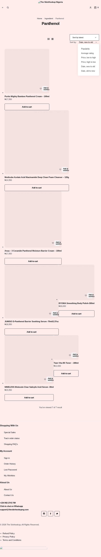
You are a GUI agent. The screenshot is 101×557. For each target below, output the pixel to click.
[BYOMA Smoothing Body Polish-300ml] (76, 282)
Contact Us (9, 495)
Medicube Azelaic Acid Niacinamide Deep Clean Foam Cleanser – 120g (37, 177)
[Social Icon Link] (44, 513)
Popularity (85, 49)
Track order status (12, 438)
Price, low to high (88, 57)
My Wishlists (9, 475)
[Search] (7, 7)
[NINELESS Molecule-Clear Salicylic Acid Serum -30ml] (29, 359)
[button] (27, 107)
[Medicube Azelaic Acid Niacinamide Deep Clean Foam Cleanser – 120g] (37, 142)
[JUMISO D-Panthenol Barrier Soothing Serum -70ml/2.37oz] (32, 291)
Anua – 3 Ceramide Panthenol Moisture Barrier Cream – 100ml (33, 251)
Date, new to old (88, 66)
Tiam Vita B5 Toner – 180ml (66, 363)
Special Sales (10, 432)
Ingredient (49, 18)
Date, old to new (88, 71)
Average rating (87, 53)
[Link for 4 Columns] (53, 39)
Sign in (7, 458)
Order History (10, 464)
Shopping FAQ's (11, 444)
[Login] (90, 7)
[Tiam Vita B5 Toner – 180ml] (66, 347)
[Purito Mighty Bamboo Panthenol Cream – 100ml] (27, 71)
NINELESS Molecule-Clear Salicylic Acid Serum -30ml (29, 387)
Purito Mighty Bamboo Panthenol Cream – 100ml (27, 96)
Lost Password (10, 470)
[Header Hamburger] (2, 7)
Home (39, 18)
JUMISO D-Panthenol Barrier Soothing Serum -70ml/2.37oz (32, 321)
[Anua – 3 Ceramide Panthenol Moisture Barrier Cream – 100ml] (33, 219)
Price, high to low (88, 62)
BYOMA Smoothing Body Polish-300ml (76, 303)
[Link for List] (49, 39)
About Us (8, 489)
